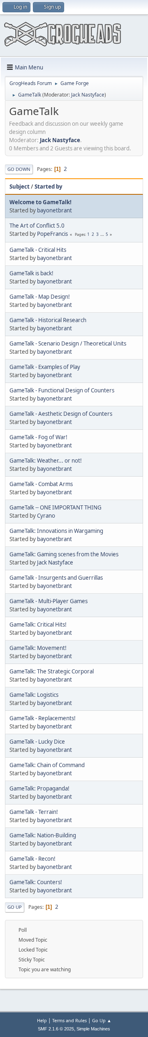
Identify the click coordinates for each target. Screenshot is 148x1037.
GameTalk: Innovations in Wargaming (56, 531)
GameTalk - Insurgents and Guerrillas (56, 577)
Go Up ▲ (101, 1020)
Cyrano (46, 515)
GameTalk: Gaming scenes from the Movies (63, 554)
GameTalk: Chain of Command (47, 765)
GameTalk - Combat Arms (41, 484)
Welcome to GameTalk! (40, 202)
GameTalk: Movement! (38, 648)
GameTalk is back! (31, 273)
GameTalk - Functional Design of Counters (61, 390)
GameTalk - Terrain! (33, 812)
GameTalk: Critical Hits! (38, 624)
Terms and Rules (69, 1020)
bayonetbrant (54, 210)
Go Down (18, 169)
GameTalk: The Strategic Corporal (51, 671)
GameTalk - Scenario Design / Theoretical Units (67, 343)
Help (42, 1020)
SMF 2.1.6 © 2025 (56, 1028)
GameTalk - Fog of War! (38, 437)
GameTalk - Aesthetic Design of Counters (60, 413)
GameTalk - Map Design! (39, 296)
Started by (48, 186)
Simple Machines (93, 1028)
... (102, 234)
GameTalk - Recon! (32, 858)
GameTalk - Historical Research (47, 320)
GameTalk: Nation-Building (42, 835)
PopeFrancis (52, 233)
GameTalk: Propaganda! (39, 788)
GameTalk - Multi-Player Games (48, 601)
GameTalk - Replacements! (42, 718)
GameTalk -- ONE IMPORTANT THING (55, 507)
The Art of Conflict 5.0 (37, 225)
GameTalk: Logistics (33, 694)
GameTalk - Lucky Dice (37, 741)
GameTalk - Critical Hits (37, 249)
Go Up (14, 907)
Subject (19, 186)
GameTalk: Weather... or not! (45, 460)
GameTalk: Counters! (35, 882)
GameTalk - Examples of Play (44, 367)
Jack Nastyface (87, 94)
